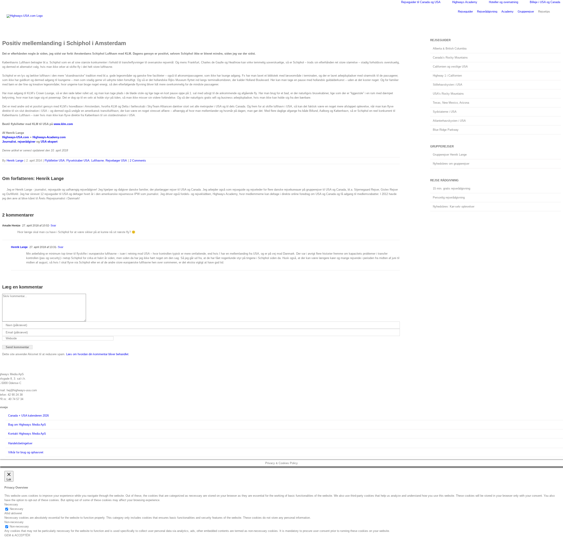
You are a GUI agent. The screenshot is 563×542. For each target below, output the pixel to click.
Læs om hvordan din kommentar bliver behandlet (97, 354)
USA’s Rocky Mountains (448, 93)
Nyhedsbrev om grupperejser (451, 163)
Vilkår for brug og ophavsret (25, 452)
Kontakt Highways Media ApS (27, 433)
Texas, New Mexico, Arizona (451, 102)
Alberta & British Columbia (449, 48)
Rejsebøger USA (116, 160)
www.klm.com (63, 124)
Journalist (9, 141)
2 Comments (138, 160)
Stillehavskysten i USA (447, 84)
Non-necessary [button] (14, 522)
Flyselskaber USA (78, 160)
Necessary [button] (11, 504)
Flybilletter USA (55, 160)
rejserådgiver (26, 141)
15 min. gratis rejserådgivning (451, 188)
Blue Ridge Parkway (446, 129)
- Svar (52, 225)
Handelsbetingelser (20, 443)
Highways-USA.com (15, 137)
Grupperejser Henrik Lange (450, 154)
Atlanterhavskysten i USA (449, 120)
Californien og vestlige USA (450, 66)
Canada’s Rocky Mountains (450, 57)
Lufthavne (97, 160)
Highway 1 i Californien (447, 75)
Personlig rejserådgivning (449, 197)
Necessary (16, 509)
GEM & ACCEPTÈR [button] (17, 535)
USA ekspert (49, 141)
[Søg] (555, 11)
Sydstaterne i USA (445, 111)
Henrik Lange (15, 160)
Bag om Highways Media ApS (27, 424)
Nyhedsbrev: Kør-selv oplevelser (453, 206)
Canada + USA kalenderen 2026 (28, 415)
